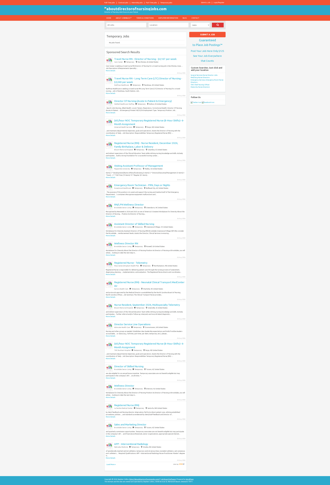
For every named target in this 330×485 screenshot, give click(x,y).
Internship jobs (137, 2)
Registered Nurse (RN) (126, 405)
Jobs (174, 464)
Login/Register (219, 2)
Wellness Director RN (126, 243)
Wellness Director (124, 385)
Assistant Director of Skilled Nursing (134, 224)
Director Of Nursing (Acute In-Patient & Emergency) (143, 101)
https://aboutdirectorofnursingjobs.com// (144, 479)
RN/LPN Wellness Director (129, 204)
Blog (185, 18)
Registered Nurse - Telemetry (130, 262)
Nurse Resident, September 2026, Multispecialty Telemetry (147, 304)
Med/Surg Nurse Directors (200, 77)
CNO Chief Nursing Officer (200, 85)
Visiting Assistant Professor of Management (138, 165)
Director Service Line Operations (132, 324)
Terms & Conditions (145, 18)
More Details (110, 70)
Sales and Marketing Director (130, 424)
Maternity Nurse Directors (200, 87)
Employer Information (168, 18)
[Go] (218, 25)
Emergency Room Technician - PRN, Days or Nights (142, 185)
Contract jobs (123, 2)
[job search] (182, 464)
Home (108, 18)
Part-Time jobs (151, 2)
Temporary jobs (166, 2)
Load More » (111, 464)
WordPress (189, 479)
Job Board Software (168, 479)
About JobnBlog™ (124, 18)
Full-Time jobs (109, 2)
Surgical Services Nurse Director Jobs (204, 75)
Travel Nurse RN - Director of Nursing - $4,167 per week (145, 59)
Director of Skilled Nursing (128, 366)
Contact (195, 18)
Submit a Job (205, 2)
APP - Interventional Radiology (131, 444)
